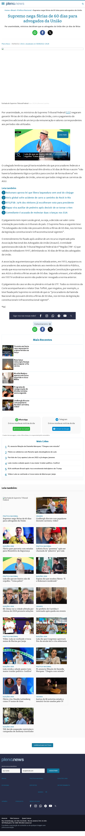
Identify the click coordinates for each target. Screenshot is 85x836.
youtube (65, 316)
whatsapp (53, 316)
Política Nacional (24, 10)
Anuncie (4, 818)
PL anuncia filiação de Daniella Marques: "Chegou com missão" (34, 446)
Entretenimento (64, 785)
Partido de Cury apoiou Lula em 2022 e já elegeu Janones (31, 457)
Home (7, 10)
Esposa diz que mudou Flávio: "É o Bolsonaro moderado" (50, 580)
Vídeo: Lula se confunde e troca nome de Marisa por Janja (32, 474)
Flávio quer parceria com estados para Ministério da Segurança (18, 550)
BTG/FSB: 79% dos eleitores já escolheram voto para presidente (40, 202)
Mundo (40, 792)
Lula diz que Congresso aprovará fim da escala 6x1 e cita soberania (51, 640)
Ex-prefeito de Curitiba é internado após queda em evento (51, 610)
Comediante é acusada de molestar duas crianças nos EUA (37, 212)
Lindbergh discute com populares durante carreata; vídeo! (51, 519)
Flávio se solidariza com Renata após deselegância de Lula (32, 452)
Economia (5, 785)
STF (68, 112)
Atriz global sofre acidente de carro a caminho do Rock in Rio (38, 197)
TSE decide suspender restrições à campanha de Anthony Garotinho (18, 730)
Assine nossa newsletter (9, 766)
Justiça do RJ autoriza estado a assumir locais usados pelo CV (50, 700)
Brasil (13, 10)
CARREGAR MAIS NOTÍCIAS (42, 745)
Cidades (39, 516)
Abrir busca (83, 3)
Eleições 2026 (8, 546)
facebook (40, 316)
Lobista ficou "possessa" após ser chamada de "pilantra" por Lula (51, 550)
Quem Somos (26, 818)
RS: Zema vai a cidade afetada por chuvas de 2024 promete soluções (18, 610)
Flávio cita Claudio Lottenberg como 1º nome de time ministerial (16, 701)
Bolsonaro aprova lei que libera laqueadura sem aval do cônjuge (40, 192)
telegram (59, 316)
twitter (71, 316)
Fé (46, 792)
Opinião (4, 801)
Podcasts (19, 801)
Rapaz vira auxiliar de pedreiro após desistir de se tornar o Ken (39, 207)
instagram (47, 316)
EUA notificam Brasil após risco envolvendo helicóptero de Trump (35, 468)
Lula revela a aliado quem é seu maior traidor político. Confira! (34, 463)
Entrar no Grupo (62, 429)
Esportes (33, 785)
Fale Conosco (14, 818)
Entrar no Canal (22, 429)
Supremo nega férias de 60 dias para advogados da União (17, 519)
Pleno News (15, 4)
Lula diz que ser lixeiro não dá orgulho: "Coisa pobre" (16, 580)
